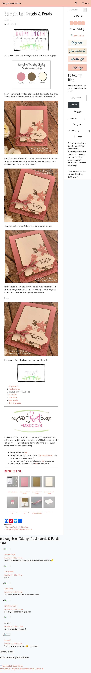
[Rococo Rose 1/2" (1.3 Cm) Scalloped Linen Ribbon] (36, 507)
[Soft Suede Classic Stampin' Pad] (24, 507)
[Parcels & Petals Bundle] (12, 487)
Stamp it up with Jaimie (11, 3)
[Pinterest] (75, 23)
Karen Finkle (13, 397)
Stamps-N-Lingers (10, 606)
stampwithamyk (9, 554)
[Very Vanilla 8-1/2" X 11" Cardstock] (49, 487)
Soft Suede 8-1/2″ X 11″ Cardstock (37, 492)
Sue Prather (13, 394)
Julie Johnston (8, 571)
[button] (1, 671)
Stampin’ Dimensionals (49, 512)
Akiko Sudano (13, 400)
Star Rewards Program (46, 455)
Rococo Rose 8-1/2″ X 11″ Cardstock (25, 492)
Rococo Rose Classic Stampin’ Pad (12, 512)
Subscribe (74, 105)
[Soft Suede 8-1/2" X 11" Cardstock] (36, 487)
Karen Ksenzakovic (15, 403)
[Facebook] (72, 23)
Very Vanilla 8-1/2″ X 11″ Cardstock (49, 492)
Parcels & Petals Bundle (12, 492)
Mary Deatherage (14, 389)
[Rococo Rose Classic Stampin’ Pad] (12, 507)
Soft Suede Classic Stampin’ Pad (24, 512)
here (25, 452)
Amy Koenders (13, 386)
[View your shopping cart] (76, 3)
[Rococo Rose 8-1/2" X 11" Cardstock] (24, 487)
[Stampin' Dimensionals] (49, 507)
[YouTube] (83, 23)
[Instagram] (79, 23)
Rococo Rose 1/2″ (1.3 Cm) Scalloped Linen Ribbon (37, 512)
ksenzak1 (7, 640)
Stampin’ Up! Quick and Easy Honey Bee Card (19, 529)
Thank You (9, 524)
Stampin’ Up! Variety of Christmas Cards (17, 527)
